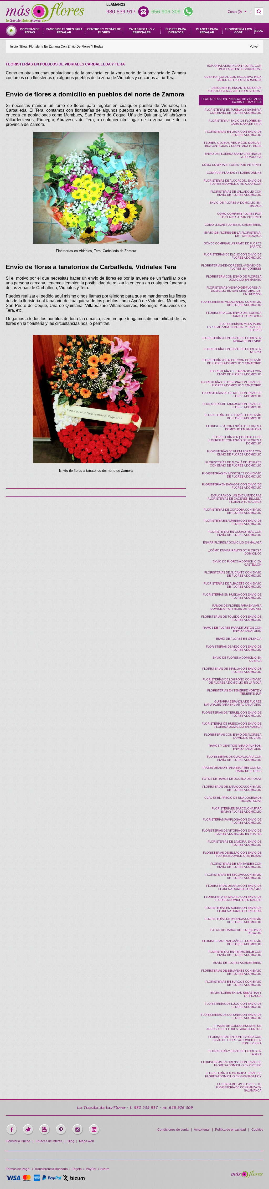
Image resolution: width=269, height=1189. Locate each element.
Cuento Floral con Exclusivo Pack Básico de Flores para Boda (232, 78)
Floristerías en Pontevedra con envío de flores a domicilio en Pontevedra (234, 1040)
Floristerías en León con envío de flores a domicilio (233, 133)
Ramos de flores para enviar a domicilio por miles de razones (235, 607)
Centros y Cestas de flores (104, 31)
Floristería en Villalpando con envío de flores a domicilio (231, 303)
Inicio (14, 46)
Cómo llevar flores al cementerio (233, 224)
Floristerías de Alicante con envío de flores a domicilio (232, 574)
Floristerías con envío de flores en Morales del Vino (231, 339)
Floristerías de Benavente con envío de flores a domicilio (231, 972)
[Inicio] (11, 35)
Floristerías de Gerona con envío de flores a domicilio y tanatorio (231, 384)
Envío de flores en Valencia (238, 638)
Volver (254, 46)
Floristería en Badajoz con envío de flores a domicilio (231, 486)
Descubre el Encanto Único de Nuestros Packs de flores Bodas (234, 89)
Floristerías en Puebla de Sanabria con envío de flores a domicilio (233, 111)
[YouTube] (44, 1134)
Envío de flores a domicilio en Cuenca (237, 659)
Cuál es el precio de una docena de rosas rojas (232, 799)
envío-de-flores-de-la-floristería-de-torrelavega (232, 234)
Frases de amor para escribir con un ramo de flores (231, 769)
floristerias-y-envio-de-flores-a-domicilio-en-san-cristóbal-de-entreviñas (233, 290)
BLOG (259, 30)
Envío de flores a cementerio (237, 962)
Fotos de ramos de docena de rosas (231, 778)
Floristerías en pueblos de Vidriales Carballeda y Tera (231, 100)
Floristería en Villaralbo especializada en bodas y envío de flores (234, 327)
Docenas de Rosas (29, 31)
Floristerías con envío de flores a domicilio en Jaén (232, 736)
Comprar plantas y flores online (234, 172)
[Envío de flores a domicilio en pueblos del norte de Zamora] (96, 188)
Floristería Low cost (238, 31)
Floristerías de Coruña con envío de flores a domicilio (231, 1016)
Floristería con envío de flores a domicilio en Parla (233, 314)
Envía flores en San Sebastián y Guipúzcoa (235, 994)
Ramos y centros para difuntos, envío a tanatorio (235, 747)
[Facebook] (11, 1134)
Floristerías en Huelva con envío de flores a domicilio (232, 596)
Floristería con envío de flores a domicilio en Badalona (233, 427)
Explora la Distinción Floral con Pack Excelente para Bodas (234, 67)
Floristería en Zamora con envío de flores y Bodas (66, 46)
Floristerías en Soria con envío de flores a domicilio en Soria (233, 909)
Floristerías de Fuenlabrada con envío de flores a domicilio (234, 453)
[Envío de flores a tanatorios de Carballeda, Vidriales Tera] (96, 399)
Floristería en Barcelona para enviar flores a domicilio (236, 810)
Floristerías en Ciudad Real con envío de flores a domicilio (235, 533)
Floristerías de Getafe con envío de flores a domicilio (231, 394)
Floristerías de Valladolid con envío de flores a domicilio (235, 193)
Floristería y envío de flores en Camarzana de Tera (235, 122)
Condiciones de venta (173, 1129)
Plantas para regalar (207, 31)
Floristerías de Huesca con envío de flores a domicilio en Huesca (231, 725)
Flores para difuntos (175, 31)
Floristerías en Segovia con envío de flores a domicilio (233, 876)
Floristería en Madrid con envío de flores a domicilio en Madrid (232, 898)
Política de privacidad (230, 1129)
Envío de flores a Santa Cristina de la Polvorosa (233, 155)
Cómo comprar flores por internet (231, 164)
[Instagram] (77, 1134)
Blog (23, 46)
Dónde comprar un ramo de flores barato (232, 245)
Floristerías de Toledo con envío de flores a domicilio (231, 618)
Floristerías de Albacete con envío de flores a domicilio (232, 585)
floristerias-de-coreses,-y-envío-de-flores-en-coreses (231, 267)
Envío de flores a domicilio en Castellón (237, 563)
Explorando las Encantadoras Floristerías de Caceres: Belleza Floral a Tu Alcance (234, 498)
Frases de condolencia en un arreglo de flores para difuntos (233, 1027)
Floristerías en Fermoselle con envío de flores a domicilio (235, 953)
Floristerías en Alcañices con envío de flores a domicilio (231, 942)
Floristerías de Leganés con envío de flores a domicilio (233, 416)
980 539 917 (121, 11)
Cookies (257, 1129)
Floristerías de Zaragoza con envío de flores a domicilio (231, 788)
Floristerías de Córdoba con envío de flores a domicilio (232, 511)
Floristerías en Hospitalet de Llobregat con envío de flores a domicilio (234, 440)
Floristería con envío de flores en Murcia (232, 350)
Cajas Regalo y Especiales (141, 31)
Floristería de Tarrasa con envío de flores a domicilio (232, 405)
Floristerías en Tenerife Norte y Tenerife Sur (234, 692)
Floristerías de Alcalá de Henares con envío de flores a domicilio (233, 464)
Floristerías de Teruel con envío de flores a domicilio (231, 714)
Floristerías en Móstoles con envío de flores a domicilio (231, 475)
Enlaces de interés (49, 1141)
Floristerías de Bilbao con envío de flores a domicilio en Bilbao (232, 854)
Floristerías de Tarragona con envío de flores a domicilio (235, 373)
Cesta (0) (235, 12)
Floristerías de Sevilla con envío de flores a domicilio (231, 670)
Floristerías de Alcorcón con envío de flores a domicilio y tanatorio (231, 361)
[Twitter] (28, 1134)
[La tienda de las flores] (247, 1177)
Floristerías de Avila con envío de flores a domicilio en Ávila (233, 887)
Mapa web (86, 1141)
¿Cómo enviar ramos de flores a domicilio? (234, 552)
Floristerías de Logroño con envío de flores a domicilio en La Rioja (232, 681)
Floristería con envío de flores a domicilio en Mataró (233, 278)
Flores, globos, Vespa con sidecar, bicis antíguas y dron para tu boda (232, 144)
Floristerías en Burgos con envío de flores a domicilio (233, 983)
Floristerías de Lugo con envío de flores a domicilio (233, 1005)
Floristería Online (18, 1141)
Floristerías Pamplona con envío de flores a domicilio (232, 821)
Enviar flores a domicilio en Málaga (232, 542)
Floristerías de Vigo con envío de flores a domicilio (233, 648)
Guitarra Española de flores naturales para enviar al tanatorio (232, 703)
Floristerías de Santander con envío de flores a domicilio (235, 865)
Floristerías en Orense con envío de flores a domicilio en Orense (231, 1063)
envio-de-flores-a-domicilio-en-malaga (235, 204)
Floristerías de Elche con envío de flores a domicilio (232, 256)
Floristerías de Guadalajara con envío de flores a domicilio (234, 758)
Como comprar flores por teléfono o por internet (239, 215)
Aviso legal (202, 1129)
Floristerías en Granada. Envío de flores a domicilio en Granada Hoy (233, 1075)
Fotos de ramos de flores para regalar (235, 931)
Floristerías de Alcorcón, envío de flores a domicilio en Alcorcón (232, 182)
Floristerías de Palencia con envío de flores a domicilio (233, 920)
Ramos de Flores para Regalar (64, 31)
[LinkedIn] (94, 1134)
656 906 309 (165, 11)
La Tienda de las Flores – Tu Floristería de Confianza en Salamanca (238, 1087)
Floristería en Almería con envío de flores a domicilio (232, 522)
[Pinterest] (60, 1134)
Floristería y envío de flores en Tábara (235, 1052)
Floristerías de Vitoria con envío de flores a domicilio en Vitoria (231, 832)
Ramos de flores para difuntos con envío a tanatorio (232, 629)
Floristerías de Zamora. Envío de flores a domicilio (234, 843)
